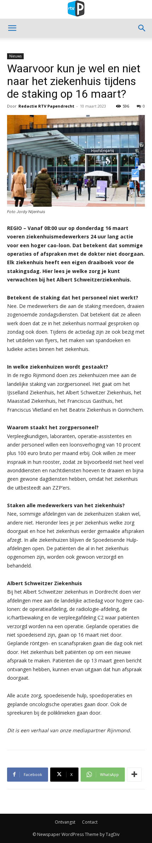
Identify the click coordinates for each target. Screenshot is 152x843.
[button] (12, 28)
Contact (90, 822)
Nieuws (15, 56)
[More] (134, 775)
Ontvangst (65, 822)
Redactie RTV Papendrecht (46, 106)
